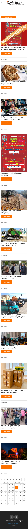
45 (9, 495)
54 (16, 498)
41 (20, 492)
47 (16, 495)
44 (5, 495)
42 (24, 492)
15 (1, 484)
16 (5, 484)
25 (13, 487)
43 (1, 495)
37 (5, 492)
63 (24, 500)
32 (13, 490)
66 (9, 503)
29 (1, 490)
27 (20, 487)
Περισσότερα (6, 53)
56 (24, 498)
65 (5, 503)
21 (24, 484)
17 (9, 484)
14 (22, 482)
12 (15, 482)
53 (13, 498)
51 (5, 498)
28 (24, 487)
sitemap (14, 525)
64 (1, 503)
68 (16, 503)
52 (9, 498)
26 (16, 487)
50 (1, 498)
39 (13, 492)
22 (1, 487)
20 (20, 484)
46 (13, 495)
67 (13, 503)
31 (9, 490)
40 (16, 492)
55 (20, 498)
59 (9, 500)
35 (24, 490)
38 (9, 492)
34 (20, 490)
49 (24, 495)
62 (20, 500)
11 (11, 482)
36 (1, 492)
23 (5, 487)
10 (7, 482)
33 (16, 490)
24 (9, 487)
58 (5, 500)
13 (19, 482)
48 (20, 495)
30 (5, 490)
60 (13, 500)
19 (16, 484)
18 (13, 484)
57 (1, 500)
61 (16, 500)
